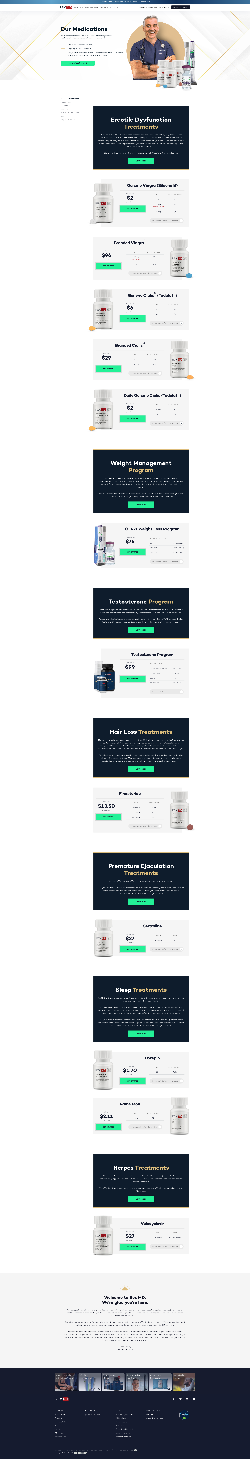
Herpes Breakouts (68, 120)
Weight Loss (88, 7)
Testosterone (103, 7)
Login (166, 7)
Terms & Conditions (69, 1450)
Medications (142, 7)
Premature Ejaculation (70, 113)
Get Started (132, 209)
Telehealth (58, 1450)
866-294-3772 (152, 1414)
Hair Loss (64, 109)
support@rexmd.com (155, 1418)
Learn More (141, 161)
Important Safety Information (165, 221)
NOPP (88, 1450)
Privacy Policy (80, 1450)
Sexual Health (78, 7)
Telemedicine (60, 1437)
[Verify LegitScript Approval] (184, 1415)
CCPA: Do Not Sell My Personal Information (104, 1450)
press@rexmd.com (93, 1414)
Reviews (150, 7)
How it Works (158, 7)
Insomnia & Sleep (123, 1433)
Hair (110, 7)
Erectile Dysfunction (70, 99)
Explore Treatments (180, 7)
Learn (57, 1429)
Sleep (96, 7)
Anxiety (115, 7)
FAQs (57, 1425)
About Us (59, 1433)
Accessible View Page (126, 1450)
